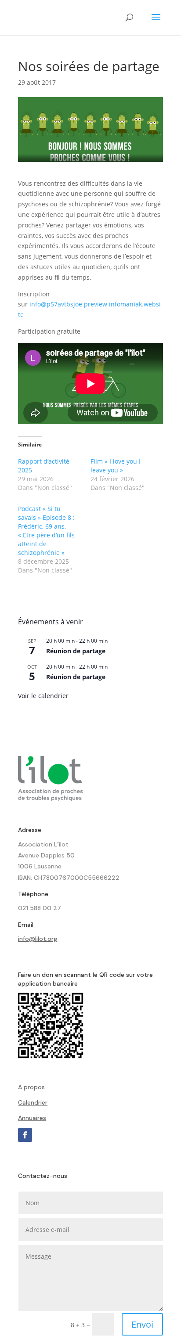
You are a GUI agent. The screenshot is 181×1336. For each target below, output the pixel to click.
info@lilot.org (37, 939)
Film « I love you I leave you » (115, 465)
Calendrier (32, 1102)
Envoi (142, 1324)
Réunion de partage (75, 651)
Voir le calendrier (43, 695)
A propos (32, 1087)
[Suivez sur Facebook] (25, 1135)
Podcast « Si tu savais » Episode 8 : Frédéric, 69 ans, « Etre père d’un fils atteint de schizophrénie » (46, 530)
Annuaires (32, 1118)
